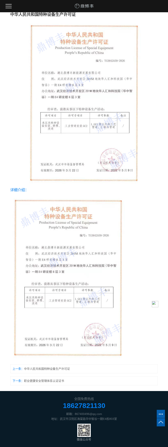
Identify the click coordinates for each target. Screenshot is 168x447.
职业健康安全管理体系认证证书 (44, 380)
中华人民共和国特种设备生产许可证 (47, 368)
